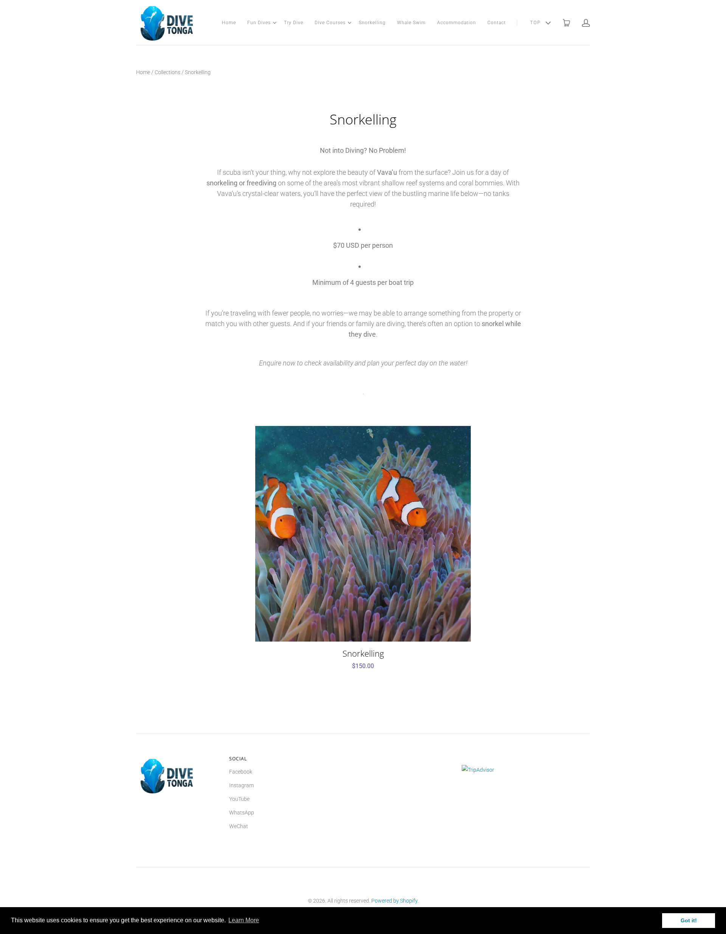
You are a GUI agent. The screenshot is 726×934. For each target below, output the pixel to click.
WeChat (238, 826)
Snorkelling (372, 22)
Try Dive (293, 22)
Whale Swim (411, 22)
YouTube (239, 799)
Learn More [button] (243, 920)
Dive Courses (330, 22)
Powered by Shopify (394, 901)
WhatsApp (241, 813)
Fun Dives (259, 22)
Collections (167, 72)
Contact (496, 22)
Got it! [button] (689, 920)
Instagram (241, 785)
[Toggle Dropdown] (274, 23)
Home (229, 22)
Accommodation (456, 22)
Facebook (240, 772)
